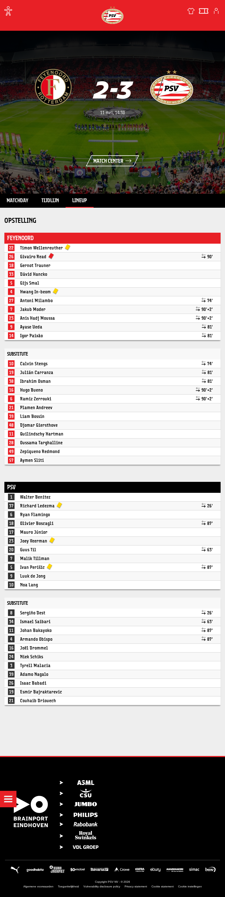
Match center (108, 161)
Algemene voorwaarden (38, 886)
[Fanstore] (190, 10)
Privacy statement (136, 886)
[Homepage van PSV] (112, 15)
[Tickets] (203, 10)
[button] (8, 799)
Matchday (17, 200)
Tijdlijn (50, 200)
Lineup (79, 200)
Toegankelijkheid (68, 886)
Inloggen (216, 10)
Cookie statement (162, 886)
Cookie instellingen (190, 886)
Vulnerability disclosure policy (101, 886)
